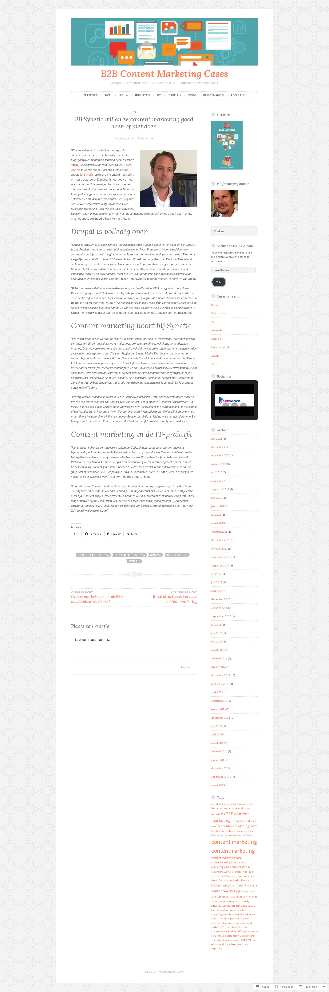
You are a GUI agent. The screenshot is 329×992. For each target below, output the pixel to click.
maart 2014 (218, 743)
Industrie (142, 95)
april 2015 (217, 692)
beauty (214, 831)
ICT (159, 95)
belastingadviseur (227, 831)
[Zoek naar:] (234, 231)
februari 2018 (219, 531)
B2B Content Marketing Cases (164, 73)
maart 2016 (218, 649)
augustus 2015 (220, 683)
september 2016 (221, 616)
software (250, 935)
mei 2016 (216, 641)
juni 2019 (216, 497)
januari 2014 (218, 760)
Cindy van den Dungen (243, 835)
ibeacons (245, 880)
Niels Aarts (232, 927)
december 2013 (220, 768)
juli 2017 (216, 573)
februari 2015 (219, 700)
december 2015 (220, 675)
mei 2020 (216, 472)
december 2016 (220, 599)
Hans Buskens (227, 876)
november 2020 (220, 455)
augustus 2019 (220, 489)
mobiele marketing (237, 923)
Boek (109, 95)
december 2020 (220, 447)
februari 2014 (219, 751)
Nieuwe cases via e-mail (235, 246)
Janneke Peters (226, 896)
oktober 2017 (219, 548)
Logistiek (238, 95)
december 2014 (220, 717)
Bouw (124, 95)
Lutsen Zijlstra (248, 906)
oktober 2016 (219, 607)
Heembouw (240, 876)
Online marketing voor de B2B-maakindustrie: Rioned (98, 597)
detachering (217, 871)
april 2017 (217, 590)
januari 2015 (218, 709)
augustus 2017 (220, 565)
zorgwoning (216, 948)
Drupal (155, 554)
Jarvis (238, 896)
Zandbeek (231, 944)
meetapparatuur (219, 923)
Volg (218, 282)
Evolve (227, 871)
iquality (244, 891)
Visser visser (234, 940)
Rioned (243, 931)
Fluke (233, 871)
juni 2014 (216, 726)
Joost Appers (177, 554)
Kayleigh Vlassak (235, 901)
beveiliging (241, 831)
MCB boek (244, 918)
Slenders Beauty (231, 935)
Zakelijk (174, 95)
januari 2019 (218, 506)
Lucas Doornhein (231, 905)
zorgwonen (242, 944)
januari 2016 (218, 666)
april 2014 (217, 734)
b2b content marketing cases (237, 826)
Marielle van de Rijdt (233, 914)
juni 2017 (216, 582)
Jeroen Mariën (250, 896)
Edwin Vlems (145, 138)
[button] (225, 405)
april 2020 (217, 480)
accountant (231, 804)
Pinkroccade (217, 931)
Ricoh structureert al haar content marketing (175, 597)
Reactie (185, 667)
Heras (214, 880)
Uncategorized (220, 347)
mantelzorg (216, 914)
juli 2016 (216, 624)
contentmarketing (129, 554)
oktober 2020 (219, 464)
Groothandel (213, 95)
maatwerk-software (238, 910)
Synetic (88, 174)
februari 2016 (219, 658)
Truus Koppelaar (219, 940)
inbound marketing (222, 885)
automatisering (227, 808)
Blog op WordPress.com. (164, 971)
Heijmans (251, 876)
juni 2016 (216, 633)
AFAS (239, 804)
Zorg (192, 95)
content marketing (93, 554)
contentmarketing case (223, 862)
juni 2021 (216, 438)
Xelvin (222, 944)
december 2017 (220, 540)
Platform (90, 95)
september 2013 (221, 776)
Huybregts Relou (232, 880)
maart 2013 (218, 785)
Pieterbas (242, 927)
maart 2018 (218, 523)
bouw (228, 835)
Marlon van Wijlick (225, 918)
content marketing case (226, 857)
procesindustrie (231, 931)
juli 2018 (216, 514)
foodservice (241, 871)
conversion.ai (241, 867)
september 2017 (221, 556)
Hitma (221, 880)
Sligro (242, 935)
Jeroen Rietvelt (218, 901)
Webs (243, 939)
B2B (222, 814)
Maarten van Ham (219, 910)
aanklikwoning (218, 804)
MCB (237, 918)
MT (224, 927)
